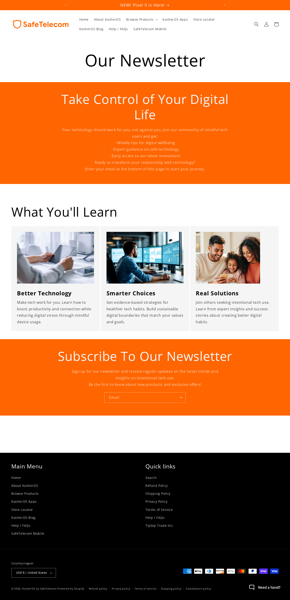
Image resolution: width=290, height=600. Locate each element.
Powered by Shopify (70, 588)
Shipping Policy (158, 493)
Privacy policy (121, 588)
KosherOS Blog (23, 517)
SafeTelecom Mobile (27, 533)
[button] (141, 19)
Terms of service (145, 588)
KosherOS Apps (24, 501)
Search (151, 477)
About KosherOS (24, 485)
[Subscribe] (181, 397)
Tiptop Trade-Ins (159, 525)
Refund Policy (156, 485)
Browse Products (25, 493)
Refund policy (98, 588)
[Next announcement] (224, 5)
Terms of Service (159, 509)
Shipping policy (171, 588)
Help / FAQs (21, 525)
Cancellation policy (198, 588)
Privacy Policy (156, 501)
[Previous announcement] (66, 5)
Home (16, 477)
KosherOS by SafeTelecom (39, 588)
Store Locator (22, 509)
